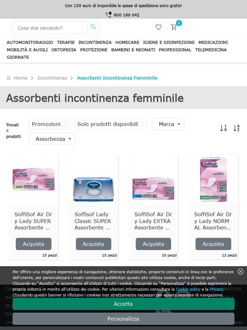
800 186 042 (127, 15)
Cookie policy (188, 289)
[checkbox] (64, 124)
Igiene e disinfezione (169, 42)
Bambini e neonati (133, 49)
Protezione (93, 49)
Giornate (18, 57)
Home (16, 77)
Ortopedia (63, 49)
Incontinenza (95, 42)
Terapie (66, 42)
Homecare (127, 42)
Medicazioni (213, 42)
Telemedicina (211, 49)
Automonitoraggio (30, 42)
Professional (175, 49)
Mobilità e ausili (27, 49)
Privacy (216, 289)
